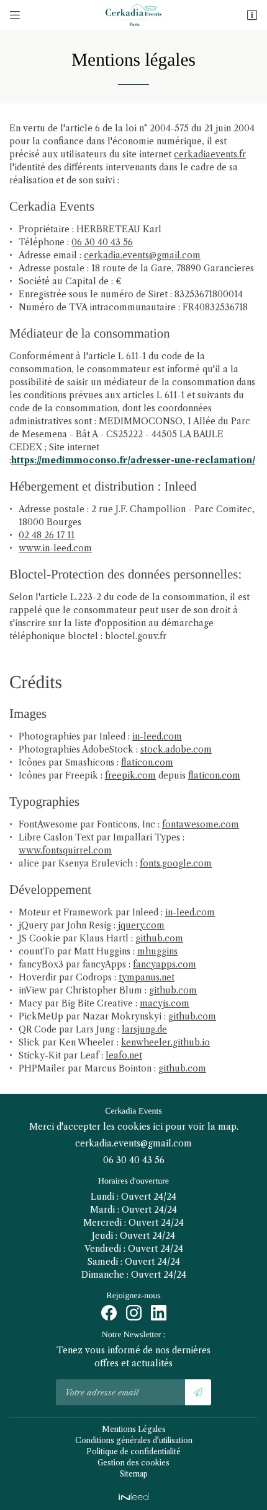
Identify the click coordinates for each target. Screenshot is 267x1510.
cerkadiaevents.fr (210, 154)
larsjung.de (144, 1029)
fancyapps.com (164, 964)
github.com (159, 938)
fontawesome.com (200, 824)
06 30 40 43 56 (102, 242)
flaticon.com (147, 762)
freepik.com (130, 775)
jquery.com (141, 925)
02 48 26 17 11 (47, 535)
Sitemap (134, 1473)
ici (158, 1126)
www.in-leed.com (55, 548)
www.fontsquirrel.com (65, 850)
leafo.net (124, 1055)
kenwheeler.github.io (165, 1042)
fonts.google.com (176, 863)
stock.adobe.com (176, 749)
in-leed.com (157, 736)
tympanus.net (146, 977)
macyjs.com (164, 1003)
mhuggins (157, 951)
